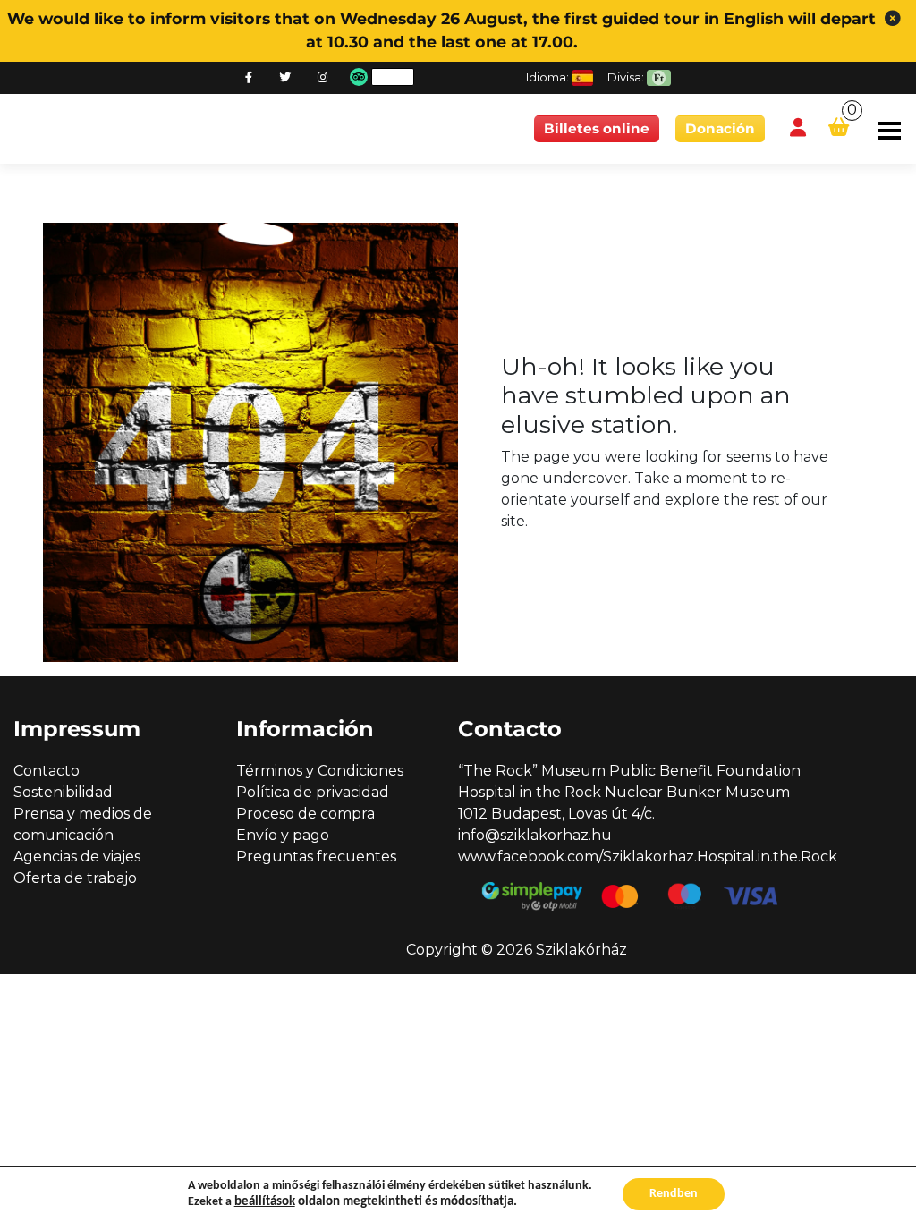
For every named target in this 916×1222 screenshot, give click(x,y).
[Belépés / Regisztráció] (798, 128)
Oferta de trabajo (75, 878)
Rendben (673, 1194)
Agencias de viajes (76, 856)
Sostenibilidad (63, 792)
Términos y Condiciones (319, 770)
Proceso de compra (305, 813)
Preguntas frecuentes (316, 856)
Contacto (46, 770)
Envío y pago (282, 835)
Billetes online (596, 128)
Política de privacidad (312, 792)
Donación (720, 128)
